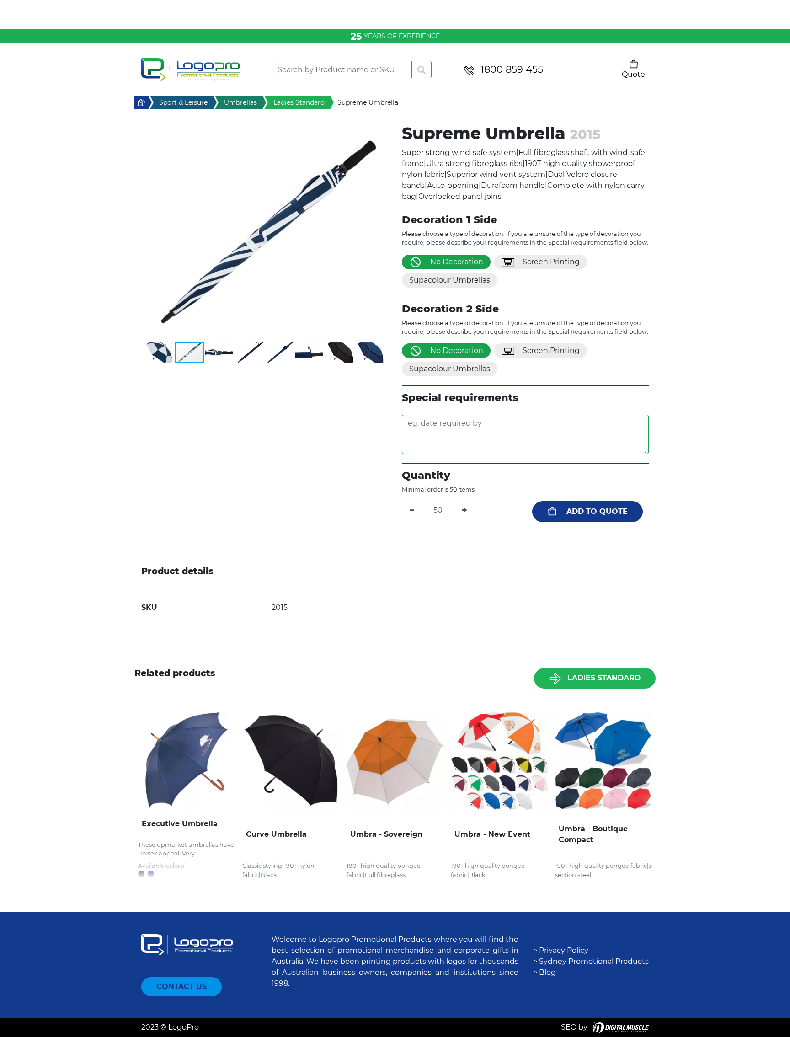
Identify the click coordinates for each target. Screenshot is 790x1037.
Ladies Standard (604, 678)
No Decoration (456, 261)
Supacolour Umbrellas (449, 280)
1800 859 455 (511, 69)
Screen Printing (551, 261)
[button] (264, 232)
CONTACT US (181, 986)
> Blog (544, 972)
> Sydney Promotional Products (591, 961)
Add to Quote (597, 511)
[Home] (199, 69)
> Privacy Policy (560, 950)
